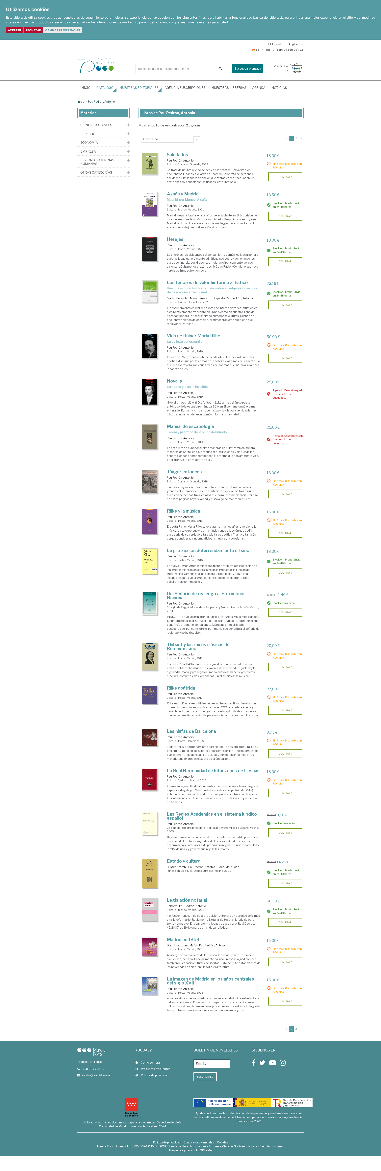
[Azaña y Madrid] (150, 204)
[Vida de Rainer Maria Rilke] (150, 346)
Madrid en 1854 (183, 939)
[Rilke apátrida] (150, 695)
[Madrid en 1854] (150, 947)
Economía (89, 142)
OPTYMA (206, 1150)
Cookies (222, 1142)
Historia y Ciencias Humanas (97, 162)
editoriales (139, 88)
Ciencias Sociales (96, 125)
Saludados (177, 154)
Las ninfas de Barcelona (191, 731)
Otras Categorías (96, 172)
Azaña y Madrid (183, 193)
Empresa (88, 151)
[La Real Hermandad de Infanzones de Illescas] (150, 780)
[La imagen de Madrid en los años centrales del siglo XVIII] (150, 986)
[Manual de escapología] (150, 437)
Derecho (87, 134)
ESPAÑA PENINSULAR (290, 50)
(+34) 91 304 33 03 (93, 1069)
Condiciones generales (199, 1142)
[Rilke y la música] (150, 521)
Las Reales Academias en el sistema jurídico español (212, 816)
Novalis (174, 381)
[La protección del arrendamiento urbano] (150, 561)
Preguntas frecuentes (155, 1069)
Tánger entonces (184, 471)
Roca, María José (228, 867)
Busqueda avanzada (248, 68)
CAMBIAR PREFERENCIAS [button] (62, 30)
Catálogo (105, 88)
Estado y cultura (183, 861)
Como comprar (151, 1062)
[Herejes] (150, 249)
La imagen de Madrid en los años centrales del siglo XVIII (210, 980)
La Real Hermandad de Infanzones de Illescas (213, 770)
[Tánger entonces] (150, 482)
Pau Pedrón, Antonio (101, 101)
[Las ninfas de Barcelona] (150, 737)
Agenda (259, 88)
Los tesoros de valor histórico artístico (207, 282)
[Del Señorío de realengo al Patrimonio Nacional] (150, 603)
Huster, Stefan (176, 867)
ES (257, 50)
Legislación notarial (187, 900)
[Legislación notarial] (150, 909)
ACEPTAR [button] (14, 30)
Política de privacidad (154, 1075)
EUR (268, 50)
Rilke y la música (183, 511)
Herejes (175, 239)
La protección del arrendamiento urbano (208, 550)
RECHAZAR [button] (33, 30)
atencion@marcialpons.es (96, 1075)
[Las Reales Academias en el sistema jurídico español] (150, 823)
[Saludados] (150, 164)
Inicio (86, 88)
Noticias (279, 88)
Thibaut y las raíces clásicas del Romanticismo (199, 646)
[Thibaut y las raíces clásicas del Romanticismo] (150, 657)
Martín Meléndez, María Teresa (187, 298)
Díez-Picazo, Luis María (182, 945)
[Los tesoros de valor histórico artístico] (150, 291)
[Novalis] (150, 392)
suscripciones (185, 88)
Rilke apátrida (181, 688)
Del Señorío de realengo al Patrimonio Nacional (205, 595)
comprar (285, 176)
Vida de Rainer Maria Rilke (193, 335)
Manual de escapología (190, 426)
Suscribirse (205, 1076)
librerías (228, 88)
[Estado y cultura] (150, 873)
